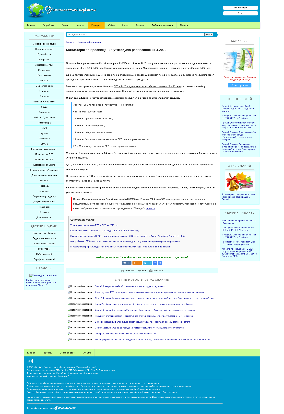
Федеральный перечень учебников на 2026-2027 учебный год (125, 333)
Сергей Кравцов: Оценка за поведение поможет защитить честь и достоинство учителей (139, 328)
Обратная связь (68, 353)
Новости (80, 25)
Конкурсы (96, 25)
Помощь (184, 25)
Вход (240, 13)
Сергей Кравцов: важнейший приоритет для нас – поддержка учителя (130, 286)
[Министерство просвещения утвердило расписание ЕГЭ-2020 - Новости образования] (160, 263)
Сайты (111, 25)
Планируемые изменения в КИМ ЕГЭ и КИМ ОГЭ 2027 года (238, 228)
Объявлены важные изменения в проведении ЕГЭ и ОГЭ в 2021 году (104, 230)
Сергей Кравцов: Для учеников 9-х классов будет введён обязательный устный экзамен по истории (145, 310)
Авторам (140, 25)
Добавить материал (162, 25)
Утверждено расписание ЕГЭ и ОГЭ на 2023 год (94, 225)
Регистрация (240, 7)
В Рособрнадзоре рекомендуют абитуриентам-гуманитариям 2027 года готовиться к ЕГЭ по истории (120, 246)
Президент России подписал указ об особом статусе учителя (238, 243)
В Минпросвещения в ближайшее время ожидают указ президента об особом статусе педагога (142, 322)
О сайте (87, 353)
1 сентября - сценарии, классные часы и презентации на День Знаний (238, 197)
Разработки (48, 25)
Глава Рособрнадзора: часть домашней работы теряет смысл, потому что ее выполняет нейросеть (144, 304)
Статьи (64, 25)
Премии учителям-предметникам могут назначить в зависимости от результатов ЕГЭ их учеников (144, 316)
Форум (125, 25)
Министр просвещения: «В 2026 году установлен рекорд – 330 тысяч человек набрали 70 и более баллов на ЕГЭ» (127, 236)
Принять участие (239, 85)
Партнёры (47, 353)
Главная (31, 25)
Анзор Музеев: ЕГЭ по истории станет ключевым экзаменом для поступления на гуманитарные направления (125, 241)
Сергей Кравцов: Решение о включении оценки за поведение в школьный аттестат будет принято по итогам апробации (154, 298)
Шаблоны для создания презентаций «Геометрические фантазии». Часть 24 (41, 282)
